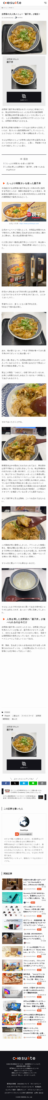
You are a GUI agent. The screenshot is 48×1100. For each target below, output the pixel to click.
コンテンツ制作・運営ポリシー (15, 1090)
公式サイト (24, 97)
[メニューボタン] (45, 3)
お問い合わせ (38, 1093)
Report (7, 716)
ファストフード (27, 716)
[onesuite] (12, 2)
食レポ (14, 719)
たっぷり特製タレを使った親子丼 (20, 163)
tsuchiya (24, 830)
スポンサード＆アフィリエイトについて (20, 1087)
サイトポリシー (36, 1084)
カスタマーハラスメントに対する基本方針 (19, 1093)
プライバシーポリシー (35, 1090)
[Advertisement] (24, 680)
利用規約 (38, 1087)
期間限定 (6, 719)
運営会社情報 (11, 1084)
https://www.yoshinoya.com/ (29, 223)
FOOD (7, 712)
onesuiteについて (23, 1084)
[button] (6, 783)
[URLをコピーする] (42, 783)
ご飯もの (15, 716)
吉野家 (38, 716)
